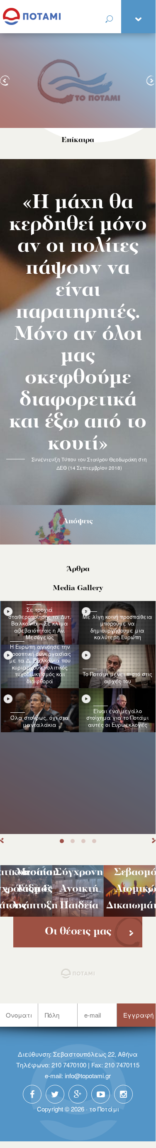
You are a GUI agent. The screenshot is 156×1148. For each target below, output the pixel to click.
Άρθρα (78, 569)
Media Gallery (78, 588)
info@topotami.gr (88, 1075)
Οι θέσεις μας (78, 931)
